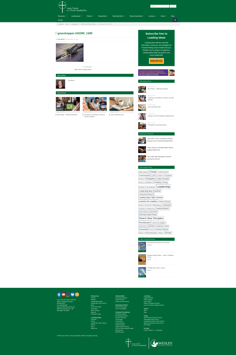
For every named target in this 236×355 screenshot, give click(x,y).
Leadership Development (146, 194)
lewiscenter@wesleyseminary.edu (66, 307)
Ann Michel (61, 39)
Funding (157, 182)
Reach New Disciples (151, 218)
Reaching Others (118, 16)
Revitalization (145, 223)
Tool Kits (93, 298)
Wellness (161, 233)
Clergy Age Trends (96, 314)
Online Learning (95, 310)
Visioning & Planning (161, 229)
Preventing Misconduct (121, 316)
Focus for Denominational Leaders (124, 328)
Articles (93, 321)
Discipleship (168, 175)
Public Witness (153, 211)
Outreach (167, 205)
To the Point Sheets (96, 307)
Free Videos (94, 308)
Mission (141, 205)
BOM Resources (119, 332)
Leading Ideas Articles (97, 301)
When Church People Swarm (83, 69)
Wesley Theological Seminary (65, 301)
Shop (173, 16)
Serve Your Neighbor (159, 223)
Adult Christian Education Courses (153, 317)
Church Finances (119, 299)
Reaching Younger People (147, 214)
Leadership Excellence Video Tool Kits (154, 321)
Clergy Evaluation (120, 325)
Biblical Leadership (143, 172)
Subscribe (93, 319)
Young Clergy (119, 319)
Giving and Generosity (121, 298)
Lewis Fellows (119, 321)
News (145, 312)
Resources (61, 16)
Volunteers (141, 233)
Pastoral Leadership (136, 16)
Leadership (163, 186)
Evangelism (150, 179)
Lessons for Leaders (148, 201)
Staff (145, 310)
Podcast (89, 16)
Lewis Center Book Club (117, 114)
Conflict (154, 175)
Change (152, 172)
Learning (151, 16)
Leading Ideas (75, 16)
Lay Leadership (150, 187)
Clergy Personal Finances (122, 301)
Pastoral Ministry (162, 209)
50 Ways (93, 299)
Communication (144, 175)
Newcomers (148, 205)
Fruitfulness (149, 182)
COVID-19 (160, 175)
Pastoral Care (150, 208)
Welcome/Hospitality (151, 233)
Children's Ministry (163, 172)
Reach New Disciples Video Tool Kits (154, 323)
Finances (141, 182)
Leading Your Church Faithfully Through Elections (161, 116)
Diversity (141, 179)
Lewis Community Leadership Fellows (154, 305)
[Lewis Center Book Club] (121, 105)
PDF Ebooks (147, 325)
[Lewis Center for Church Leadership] (72, 7)
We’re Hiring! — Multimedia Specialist (67, 114)
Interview (141, 187)
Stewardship (102, 16)
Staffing (167, 226)
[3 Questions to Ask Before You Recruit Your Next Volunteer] (95, 105)
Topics (92, 326)
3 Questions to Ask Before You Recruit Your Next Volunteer (161, 98)
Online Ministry (157, 205)
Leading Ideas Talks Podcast (151, 197)
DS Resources (119, 330)
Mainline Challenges (164, 201)
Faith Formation (163, 179)
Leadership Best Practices (149, 191)
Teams (151, 229)
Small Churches (142, 226)
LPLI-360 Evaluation (120, 314)
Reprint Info (94, 328)
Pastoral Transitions (143, 211)
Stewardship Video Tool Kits (151, 319)
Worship (168, 233)
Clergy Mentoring (119, 323)
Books (92, 305)
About (163, 16)
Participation (142, 208)
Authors (93, 325)
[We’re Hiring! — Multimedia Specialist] (68, 105)
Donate (60, 20)
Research (93, 312)
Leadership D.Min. (148, 298)
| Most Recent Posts (145, 81)
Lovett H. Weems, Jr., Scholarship (153, 330)
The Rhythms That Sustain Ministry (157, 125)
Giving (165, 182)
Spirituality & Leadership (155, 226)
